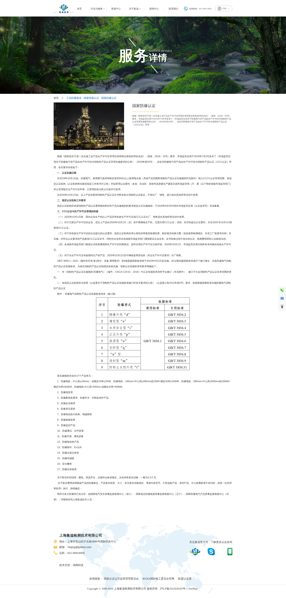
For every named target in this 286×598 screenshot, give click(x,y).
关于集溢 (134, 8)
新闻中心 (154, 8)
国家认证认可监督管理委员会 (121, 578)
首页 (56, 98)
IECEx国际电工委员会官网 (158, 578)
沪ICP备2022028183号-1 (174, 588)
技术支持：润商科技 (71, 565)
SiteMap (193, 588)
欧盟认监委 (185, 578)
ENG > (225, 8)
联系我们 (173, 8)
